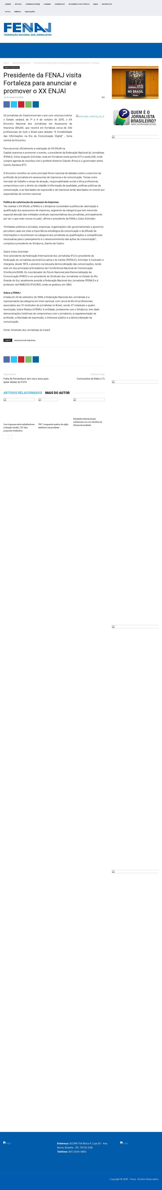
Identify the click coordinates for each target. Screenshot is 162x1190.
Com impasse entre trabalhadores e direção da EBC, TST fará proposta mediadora (18, 427)
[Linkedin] (36, 104)
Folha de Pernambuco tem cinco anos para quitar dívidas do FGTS (25, 380)
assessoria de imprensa (24, 340)
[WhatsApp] (28, 104)
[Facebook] (137, 9)
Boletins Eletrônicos (21, 63)
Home (6, 63)
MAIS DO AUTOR (57, 393)
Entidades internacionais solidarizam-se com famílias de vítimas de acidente (87, 422)
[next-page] (10, 437)
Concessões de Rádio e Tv (91, 378)
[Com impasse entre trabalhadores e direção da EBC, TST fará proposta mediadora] (19, 410)
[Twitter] (144, 9)
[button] (152, 54)
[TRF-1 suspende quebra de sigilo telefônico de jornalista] (54, 410)
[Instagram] (140, 9)
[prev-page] (5, 437)
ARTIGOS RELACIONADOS (22, 393)
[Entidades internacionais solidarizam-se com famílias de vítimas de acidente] (89, 407)
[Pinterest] (21, 104)
